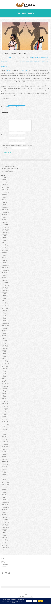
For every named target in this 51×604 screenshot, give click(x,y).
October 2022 (5, 250)
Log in (2, 561)
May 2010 (4, 494)
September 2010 (5, 487)
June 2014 (4, 413)
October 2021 (5, 269)
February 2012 (5, 459)
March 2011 (4, 477)
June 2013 (4, 433)
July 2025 (4, 196)
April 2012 (4, 456)
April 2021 (4, 278)
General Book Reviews (34, 57)
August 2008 (4, 529)
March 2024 (4, 222)
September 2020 (5, 290)
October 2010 (5, 486)
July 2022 (4, 254)
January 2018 (5, 341)
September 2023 (5, 232)
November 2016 (5, 365)
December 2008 (5, 522)
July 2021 (4, 274)
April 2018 (4, 337)
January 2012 (5, 461)
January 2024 (5, 225)
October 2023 (5, 230)
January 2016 (5, 381)
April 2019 (4, 318)
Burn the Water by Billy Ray (8, 171)
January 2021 (5, 283)
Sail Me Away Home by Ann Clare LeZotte (15, 106)
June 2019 (4, 315)
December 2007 (5, 542)
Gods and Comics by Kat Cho (8, 166)
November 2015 (5, 385)
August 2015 (4, 390)
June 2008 (4, 532)
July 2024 (4, 216)
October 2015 (5, 386)
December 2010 (5, 482)
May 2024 (4, 219)
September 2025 (5, 192)
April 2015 (4, 396)
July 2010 (4, 491)
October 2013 (5, 426)
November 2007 (5, 544)
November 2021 (5, 267)
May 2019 (4, 317)
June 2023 (4, 237)
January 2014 (5, 421)
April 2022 (4, 259)
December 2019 (5, 305)
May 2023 (4, 239)
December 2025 (5, 187)
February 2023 (5, 244)
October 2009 (5, 506)
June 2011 (4, 472)
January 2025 (5, 206)
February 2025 (5, 204)
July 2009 (4, 511)
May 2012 (4, 454)
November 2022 (5, 249)
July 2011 (4, 471)
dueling (36, 61)
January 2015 (5, 401)
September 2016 (5, 368)
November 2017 (5, 345)
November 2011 (5, 464)
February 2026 (5, 184)
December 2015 (5, 383)
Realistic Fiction (4, 61)
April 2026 (4, 181)
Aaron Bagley (22, 70)
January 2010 (5, 501)
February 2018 (5, 340)
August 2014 (4, 409)
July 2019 (4, 313)
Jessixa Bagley (8, 70)
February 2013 (5, 439)
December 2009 (5, 502)
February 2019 (5, 320)
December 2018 (5, 323)
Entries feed (3, 562)
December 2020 (5, 285)
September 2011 (5, 467)
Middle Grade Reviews (43, 57)
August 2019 (4, 312)
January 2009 (5, 520)
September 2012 (5, 448)
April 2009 (4, 515)
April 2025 (4, 201)
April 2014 (4, 416)
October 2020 (5, 288)
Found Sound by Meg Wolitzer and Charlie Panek (12, 170)
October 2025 (5, 191)
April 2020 (4, 298)
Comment (4, 122)
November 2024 (5, 209)
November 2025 (5, 189)
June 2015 (4, 393)
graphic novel (45, 61)
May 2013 (4, 434)
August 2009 (4, 509)
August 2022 (4, 252)
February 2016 (5, 380)
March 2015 (4, 398)
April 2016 (4, 376)
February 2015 (5, 399)
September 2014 (5, 408)
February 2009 (5, 519)
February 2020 (5, 302)
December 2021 (5, 265)
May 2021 (4, 277)
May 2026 (4, 179)
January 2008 (5, 540)
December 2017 (5, 343)
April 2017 (4, 356)
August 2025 (4, 194)
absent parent (22, 61)
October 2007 (5, 545)
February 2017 (5, 360)
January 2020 (5, 303)
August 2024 (4, 214)
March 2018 (4, 338)
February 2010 (5, 499)
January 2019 (5, 322)
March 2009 (4, 517)
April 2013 (4, 436)
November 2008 (5, 524)
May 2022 (4, 257)
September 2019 (5, 310)
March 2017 (4, 358)
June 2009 (4, 512)
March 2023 (4, 242)
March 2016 (4, 378)
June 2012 (4, 453)
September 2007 (5, 547)
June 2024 (4, 217)
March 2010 (4, 497)
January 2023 (5, 245)
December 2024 (5, 207)
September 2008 (5, 527)
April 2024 (4, 220)
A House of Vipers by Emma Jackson (10, 168)
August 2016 (4, 370)
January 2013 (5, 441)
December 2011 (5, 462)
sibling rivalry (4, 66)
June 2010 (4, 492)
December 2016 (5, 363)
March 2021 (4, 280)
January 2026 (5, 186)
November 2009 (5, 504)
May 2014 (4, 414)
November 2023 (5, 229)
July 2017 (4, 351)
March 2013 (4, 438)
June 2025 (4, 197)
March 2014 (4, 418)
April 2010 (4, 496)
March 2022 (4, 260)
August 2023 (4, 234)
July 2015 (4, 391)
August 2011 (4, 469)
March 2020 (4, 300)
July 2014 (4, 411)
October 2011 (5, 466)
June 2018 (4, 333)
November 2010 (5, 484)
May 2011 (4, 474)
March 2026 (4, 182)
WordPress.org (4, 566)
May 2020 (4, 297)
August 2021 (4, 272)
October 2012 (5, 446)
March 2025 (4, 202)
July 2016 (4, 371)
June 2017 (4, 353)
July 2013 (4, 431)
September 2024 (5, 212)
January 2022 (5, 264)
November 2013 (5, 424)
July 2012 (4, 451)
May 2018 (4, 335)
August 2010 (4, 489)
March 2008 (4, 537)
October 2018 (5, 327)
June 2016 (4, 373)
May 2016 (4, 375)
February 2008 (5, 539)
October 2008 (5, 525)
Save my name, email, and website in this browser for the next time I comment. (17, 145)
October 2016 (5, 366)
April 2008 (4, 535)
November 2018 (5, 325)
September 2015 (5, 388)
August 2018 (4, 330)
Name (3, 134)
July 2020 (4, 293)
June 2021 (4, 275)
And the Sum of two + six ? (4, 148)
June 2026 (4, 177)
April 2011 (4, 476)
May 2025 (4, 199)
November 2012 (5, 444)
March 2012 (4, 457)
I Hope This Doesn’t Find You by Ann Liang (17, 105)
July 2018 (4, 332)
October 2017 (5, 346)
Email (3, 139)
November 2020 (5, 287)
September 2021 (5, 270)
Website (2, 143)
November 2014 (5, 404)
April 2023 (4, 240)
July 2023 (4, 235)
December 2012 (5, 443)
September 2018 (5, 328)
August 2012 (4, 449)
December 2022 (5, 247)
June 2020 (4, 295)
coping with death (30, 61)
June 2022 (4, 255)
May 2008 (4, 534)
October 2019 (5, 308)
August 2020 (4, 292)
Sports (10, 61)
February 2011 (5, 479)
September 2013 (5, 428)
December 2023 (5, 227)
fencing (39, 61)
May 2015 (4, 395)
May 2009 (4, 514)
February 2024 (5, 224)
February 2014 (5, 419)
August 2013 (4, 429)
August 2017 (4, 350)
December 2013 (5, 423)
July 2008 (4, 530)
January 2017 (5, 361)
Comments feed (4, 564)
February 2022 (5, 262)
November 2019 (5, 307)
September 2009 (5, 507)
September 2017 (5, 348)
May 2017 (4, 355)
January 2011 (5, 481)
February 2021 (5, 282)
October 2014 (5, 406)
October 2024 (5, 211)
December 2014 (5, 403)
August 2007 (4, 549)
